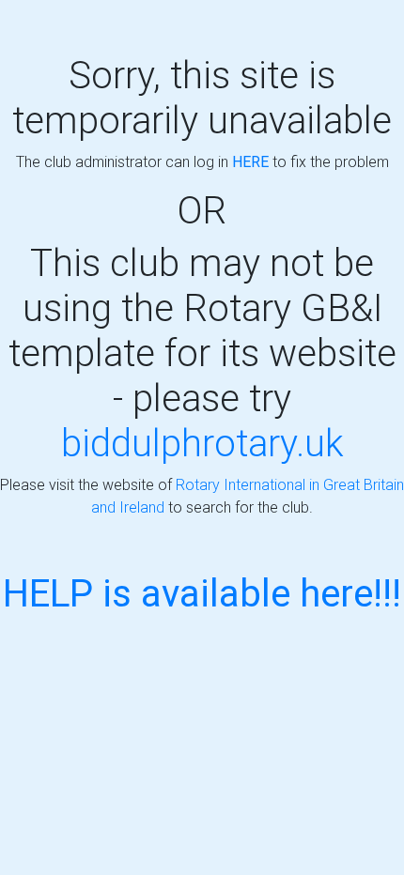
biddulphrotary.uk (202, 443)
